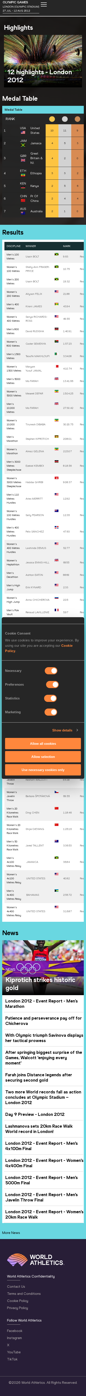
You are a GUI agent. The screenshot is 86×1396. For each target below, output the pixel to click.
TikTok (12, 1359)
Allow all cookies (43, 743)
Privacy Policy (17, 1308)
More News (11, 1233)
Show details (62, 730)
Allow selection (43, 757)
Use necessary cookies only (43, 769)
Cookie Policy (17, 1301)
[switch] (52, 684)
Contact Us (16, 1286)
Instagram (14, 1338)
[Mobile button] (43, 4)
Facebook (14, 1331)
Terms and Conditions (24, 1294)
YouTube (14, 1352)
